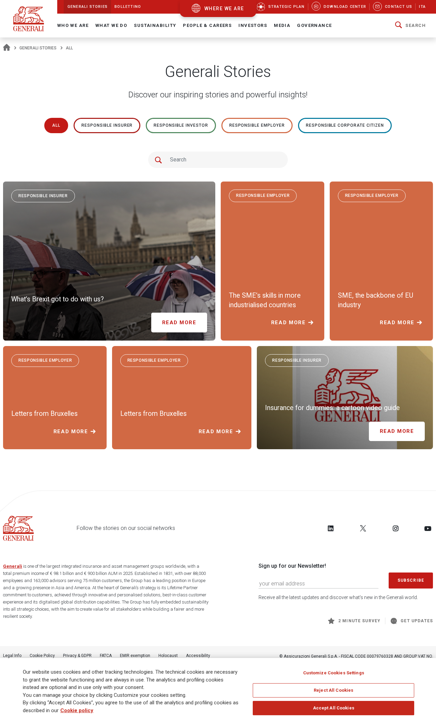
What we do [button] (111, 25)
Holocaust (168, 655)
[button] (410, 25)
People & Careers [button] (207, 25)
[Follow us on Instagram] (395, 528)
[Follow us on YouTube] (428, 528)
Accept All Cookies (333, 707)
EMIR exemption (135, 655)
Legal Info (12, 655)
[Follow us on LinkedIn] (331, 528)
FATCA (106, 655)
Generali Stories (38, 48)
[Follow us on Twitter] (363, 528)
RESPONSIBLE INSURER (107, 125)
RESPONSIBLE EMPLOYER (257, 125)
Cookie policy (76, 710)
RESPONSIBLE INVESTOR (181, 125)
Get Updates (417, 620)
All (56, 125)
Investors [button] (252, 25)
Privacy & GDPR (77, 655)
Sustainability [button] (155, 25)
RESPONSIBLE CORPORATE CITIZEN (345, 125)
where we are (224, 8)
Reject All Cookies (333, 690)
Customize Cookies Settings (333, 672)
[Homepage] (6, 48)
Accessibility (198, 655)
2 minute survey (359, 620)
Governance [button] (314, 25)
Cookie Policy (42, 655)
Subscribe (411, 580)
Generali (12, 566)
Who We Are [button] (73, 25)
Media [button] (282, 25)
